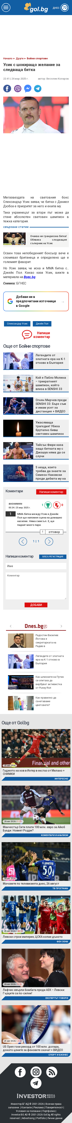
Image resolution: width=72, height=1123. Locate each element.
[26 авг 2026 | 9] (36, 967)
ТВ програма (60, 888)
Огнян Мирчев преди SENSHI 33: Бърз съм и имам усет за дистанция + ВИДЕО (51, 405)
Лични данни (54, 1118)
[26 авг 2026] (36, 861)
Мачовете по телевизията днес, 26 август (31, 883)
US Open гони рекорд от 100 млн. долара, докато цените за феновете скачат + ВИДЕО (33, 1048)
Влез (45, 557)
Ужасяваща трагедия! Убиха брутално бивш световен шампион (50, 428)
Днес (60, 8)
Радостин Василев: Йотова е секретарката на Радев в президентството (33, 642)
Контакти (26, 1107)
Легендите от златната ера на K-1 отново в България (50, 359)
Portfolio (41, 1118)
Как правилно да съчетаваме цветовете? (46, 701)
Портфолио (48, 1111)
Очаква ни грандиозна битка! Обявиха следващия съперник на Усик (48, 240)
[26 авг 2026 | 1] (36, 805)
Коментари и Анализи (54, 835)
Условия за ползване (28, 1111)
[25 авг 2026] (36, 748)
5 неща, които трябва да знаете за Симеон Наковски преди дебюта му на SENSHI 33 (51, 475)
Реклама (39, 1107)
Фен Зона (62, 941)
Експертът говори (56, 998)
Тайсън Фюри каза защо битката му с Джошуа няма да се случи (50, 450)
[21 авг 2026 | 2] (36, 1024)
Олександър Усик (17, 323)
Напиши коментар (41, 335)
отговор (54, 532)
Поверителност (54, 1107)
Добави (36, 605)
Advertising (28, 1118)
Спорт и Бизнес (58, 1055)
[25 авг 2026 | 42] (36, 914)
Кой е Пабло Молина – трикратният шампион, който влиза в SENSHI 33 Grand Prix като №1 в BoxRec (51, 387)
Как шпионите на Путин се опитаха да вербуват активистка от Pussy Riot (50, 682)
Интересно (61, 778)
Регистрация (56, 557)
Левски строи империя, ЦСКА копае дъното (33, 936)
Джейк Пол (42, 323)
